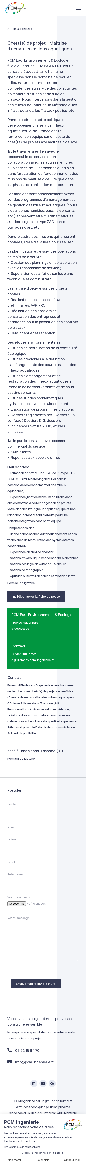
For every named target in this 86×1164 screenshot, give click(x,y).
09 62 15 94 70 (27, 1050)
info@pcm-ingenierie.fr (34, 1062)
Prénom (12, 839)
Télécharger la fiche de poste (38, 596)
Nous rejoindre (22, 29)
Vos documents (18, 897)
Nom (10, 827)
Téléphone (15, 874)
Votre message (18, 918)
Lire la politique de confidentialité (22, 1147)
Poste (11, 804)
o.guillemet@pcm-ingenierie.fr (32, 660)
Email (11, 862)
